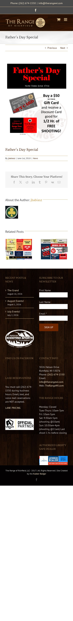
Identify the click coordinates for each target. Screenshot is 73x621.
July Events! (13, 311)
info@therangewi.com (50, 3)
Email (43, 313)
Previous (52, 47)
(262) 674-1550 (55, 374)
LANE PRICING (13, 407)
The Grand (13, 290)
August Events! (15, 301)
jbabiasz (11, 158)
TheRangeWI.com (54, 385)
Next (62, 47)
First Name (45, 290)
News (35, 158)
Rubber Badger (39, 473)
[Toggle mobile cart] (58, 19)
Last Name (44, 302)
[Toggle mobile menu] (66, 19)
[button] (8, 249)
